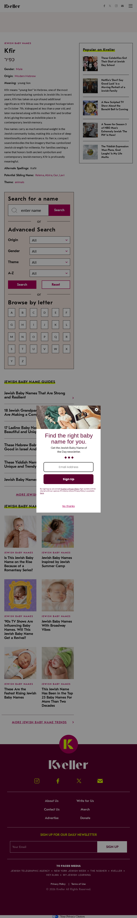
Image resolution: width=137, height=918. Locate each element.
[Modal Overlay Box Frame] (68, 459)
